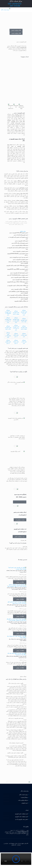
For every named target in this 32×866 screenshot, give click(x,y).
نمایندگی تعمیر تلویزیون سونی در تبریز (16, 312)
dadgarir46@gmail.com (23, 831)
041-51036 (15, 6)
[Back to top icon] (16, 842)
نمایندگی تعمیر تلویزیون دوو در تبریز (24, 320)
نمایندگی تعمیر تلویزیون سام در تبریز (8, 327)
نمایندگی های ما (24, 797)
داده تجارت (13, 844)
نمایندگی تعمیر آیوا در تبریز (24, 342)
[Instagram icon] (15, 847)
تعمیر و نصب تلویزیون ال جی (21, 819)
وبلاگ (26, 556)
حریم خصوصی (25, 803)
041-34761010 (14, 4)
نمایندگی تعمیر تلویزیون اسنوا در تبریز (24, 327)
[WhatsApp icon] (16, 847)
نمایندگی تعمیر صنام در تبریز (24, 335)
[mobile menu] (3, 9)
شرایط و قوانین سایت (23, 800)
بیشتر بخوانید (23, 231)
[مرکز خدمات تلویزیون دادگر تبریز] (5, 10)
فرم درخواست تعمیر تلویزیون (21, 813)
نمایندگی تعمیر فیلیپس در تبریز (8, 342)
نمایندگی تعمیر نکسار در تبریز (16, 335)
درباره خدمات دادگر (23, 794)
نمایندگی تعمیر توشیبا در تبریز (16, 342)
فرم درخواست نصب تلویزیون (21, 816)
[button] (6, 106)
